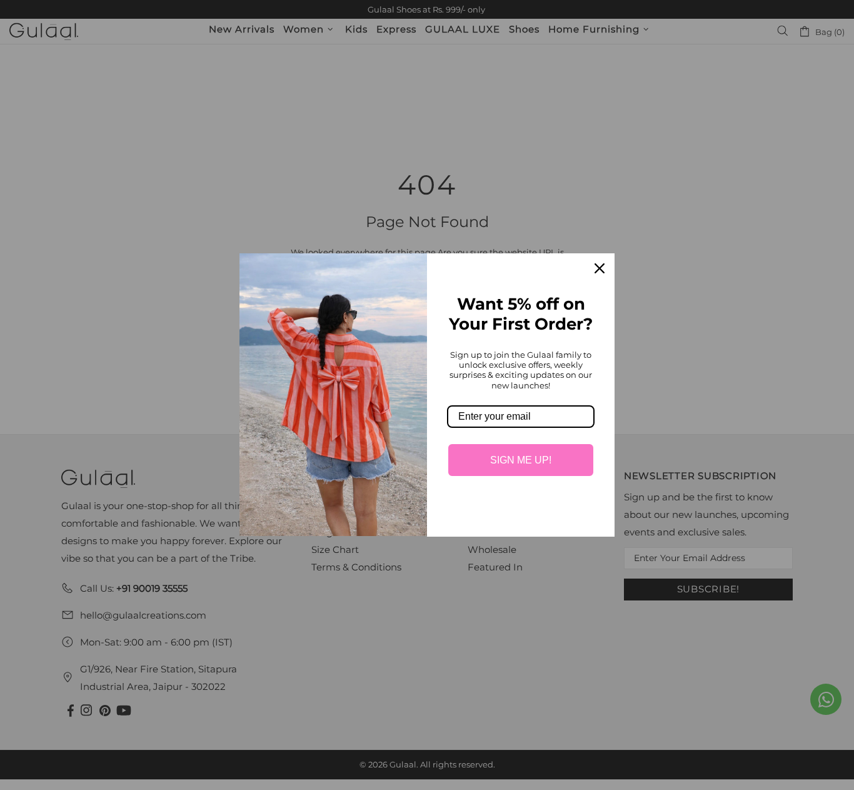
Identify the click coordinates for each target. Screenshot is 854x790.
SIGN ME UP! (520, 460)
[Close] (600, 268)
